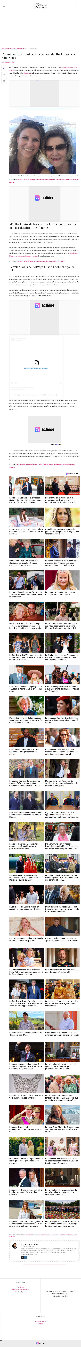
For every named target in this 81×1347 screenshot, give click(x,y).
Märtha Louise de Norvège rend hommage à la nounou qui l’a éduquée (41, 261)
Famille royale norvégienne (17, 48)
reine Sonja (26, 73)
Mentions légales (20, 1292)
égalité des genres (41, 1235)
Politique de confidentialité (20, 1289)
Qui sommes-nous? (41, 1321)
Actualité (4, 48)
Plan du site (20, 1287)
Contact (40, 1324)
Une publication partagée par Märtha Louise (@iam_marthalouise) (36, 395)
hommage (50, 1235)
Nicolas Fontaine (8, 62)
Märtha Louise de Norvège (62, 1235)
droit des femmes (28, 1235)
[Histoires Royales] (40, 6)
